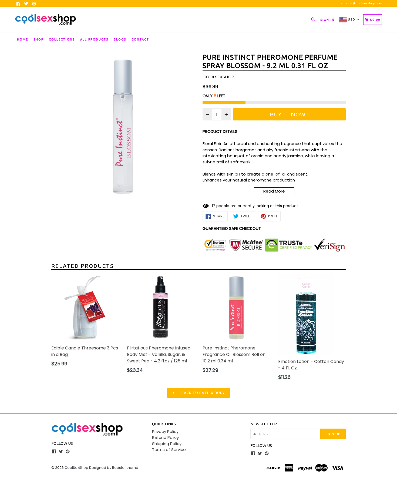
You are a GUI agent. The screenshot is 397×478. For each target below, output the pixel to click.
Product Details (220, 131)
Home (22, 39)
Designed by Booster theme (113, 467)
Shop (38, 39)
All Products (94, 39)
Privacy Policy (165, 431)
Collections (62, 39)
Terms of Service (169, 449)
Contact (140, 39)
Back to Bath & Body (202, 393)
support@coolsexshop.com (361, 3)
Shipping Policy (166, 443)
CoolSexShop (76, 467)
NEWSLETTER (263, 424)
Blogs (120, 39)
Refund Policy (165, 437)
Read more (274, 191)
